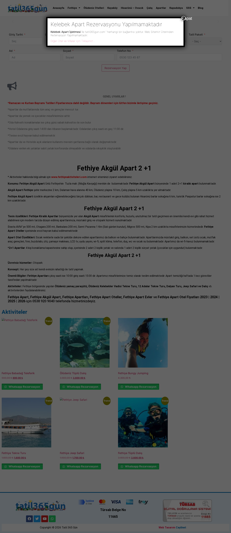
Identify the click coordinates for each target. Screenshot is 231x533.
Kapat (184, 18)
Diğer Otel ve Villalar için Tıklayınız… (73, 41)
